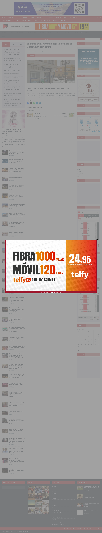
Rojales (32, 17)
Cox (65, 17)
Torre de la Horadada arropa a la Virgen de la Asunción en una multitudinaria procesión (16, 170)
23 (98, 341)
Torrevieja (11, 17)
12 (85, 339)
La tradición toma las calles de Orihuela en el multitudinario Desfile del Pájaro (16, 404)
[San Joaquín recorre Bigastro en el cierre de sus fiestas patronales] (5, 186)
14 (91, 339)
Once (78, 176)
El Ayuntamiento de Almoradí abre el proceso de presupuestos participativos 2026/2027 (13, 82)
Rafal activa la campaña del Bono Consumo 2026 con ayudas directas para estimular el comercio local (12, 72)
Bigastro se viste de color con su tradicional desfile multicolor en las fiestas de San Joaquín (17, 215)
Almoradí (18, 17)
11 (82, 339)
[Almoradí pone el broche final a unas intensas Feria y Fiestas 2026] (5, 271)
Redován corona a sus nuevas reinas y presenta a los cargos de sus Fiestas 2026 (16, 152)
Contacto (98, 528)
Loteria (78, 174)
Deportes (42, 33)
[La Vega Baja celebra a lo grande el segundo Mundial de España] (5, 385)
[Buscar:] (92, 39)
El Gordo (79, 171)
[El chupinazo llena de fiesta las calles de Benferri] (5, 243)
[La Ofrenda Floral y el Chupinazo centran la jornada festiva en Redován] (13, 119)
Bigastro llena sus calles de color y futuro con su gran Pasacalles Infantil (16, 234)
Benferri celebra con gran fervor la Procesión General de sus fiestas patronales (17, 205)
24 (78, 344)
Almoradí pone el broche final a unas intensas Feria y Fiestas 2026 (16, 271)
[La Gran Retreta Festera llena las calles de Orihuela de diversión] (5, 348)
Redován (39, 17)
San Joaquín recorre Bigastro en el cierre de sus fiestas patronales (16, 186)
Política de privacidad (69, 528)
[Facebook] (95, 17)
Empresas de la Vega (45, 20)
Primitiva (79, 169)
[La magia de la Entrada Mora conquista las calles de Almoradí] (5, 290)
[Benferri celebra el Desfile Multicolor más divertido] (5, 179)
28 (91, 344)
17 (78, 341)
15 (95, 339)
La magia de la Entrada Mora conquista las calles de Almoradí (16, 290)
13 (88, 339)
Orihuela (3, 17)
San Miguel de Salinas (26, 20)
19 (85, 341)
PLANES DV (4, 36)
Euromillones (80, 173)
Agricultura (67, 33)
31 (78, 346)
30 (98, 344)
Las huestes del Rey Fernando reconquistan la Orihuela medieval (16, 339)
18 (82, 341)
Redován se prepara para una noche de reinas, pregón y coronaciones (16, 161)
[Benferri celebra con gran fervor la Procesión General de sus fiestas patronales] (5, 206)
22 (95, 341)
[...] (2, 146)
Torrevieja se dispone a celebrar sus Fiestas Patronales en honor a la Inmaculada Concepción (91, 496)
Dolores (51, 17)
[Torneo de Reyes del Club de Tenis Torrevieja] (80, 505)
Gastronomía (78, 33)
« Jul (78, 350)
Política (3, 33)
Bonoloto (79, 168)
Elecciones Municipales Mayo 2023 (60, 20)
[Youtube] (97, 17)
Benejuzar (16, 20)
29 (95, 344)
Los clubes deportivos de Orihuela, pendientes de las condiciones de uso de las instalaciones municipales (13, 60)
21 (91, 341)
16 (98, 339)
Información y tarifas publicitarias (85, 528)
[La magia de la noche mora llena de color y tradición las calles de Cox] (5, 470)
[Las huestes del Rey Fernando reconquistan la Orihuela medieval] (5, 339)
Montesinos (58, 17)
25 (82, 344)
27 (88, 344)
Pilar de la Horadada (6, 20)
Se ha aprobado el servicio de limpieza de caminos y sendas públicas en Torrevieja (13, 99)
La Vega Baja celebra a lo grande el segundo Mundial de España (16, 385)
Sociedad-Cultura (31, 33)
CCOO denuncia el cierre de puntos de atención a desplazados (91, 511)
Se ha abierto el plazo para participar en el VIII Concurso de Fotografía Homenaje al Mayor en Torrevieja (13, 87)
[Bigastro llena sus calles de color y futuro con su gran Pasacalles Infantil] (5, 234)
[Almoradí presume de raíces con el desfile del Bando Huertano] (5, 319)
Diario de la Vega (40, 51)
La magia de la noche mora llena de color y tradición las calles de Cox (17, 470)
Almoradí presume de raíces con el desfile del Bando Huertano (16, 319)
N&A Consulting (28, 531)
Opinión (58, 33)
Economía (20, 33)
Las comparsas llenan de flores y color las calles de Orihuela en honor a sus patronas (17, 376)
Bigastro (25, 17)
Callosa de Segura (73, 17)
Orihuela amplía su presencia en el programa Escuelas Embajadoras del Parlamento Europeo (12, 93)
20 (88, 341)
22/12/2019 (31, 51)
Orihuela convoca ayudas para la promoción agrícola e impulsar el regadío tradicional (12, 66)
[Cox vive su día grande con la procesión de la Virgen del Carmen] (5, 431)
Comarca (36, 20)
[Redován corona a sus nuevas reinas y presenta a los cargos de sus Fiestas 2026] (5, 152)
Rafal (45, 17)
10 (78, 339)
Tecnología (88, 33)
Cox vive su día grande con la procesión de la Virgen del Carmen (16, 431)
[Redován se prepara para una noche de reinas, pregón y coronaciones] (5, 161)
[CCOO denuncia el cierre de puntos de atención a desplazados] (80, 512)
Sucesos (11, 33)
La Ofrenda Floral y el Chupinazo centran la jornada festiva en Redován (13, 131)
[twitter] (100, 17)
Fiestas (50, 33)
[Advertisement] (89, 150)
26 (85, 344)
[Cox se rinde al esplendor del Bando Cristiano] (5, 413)
